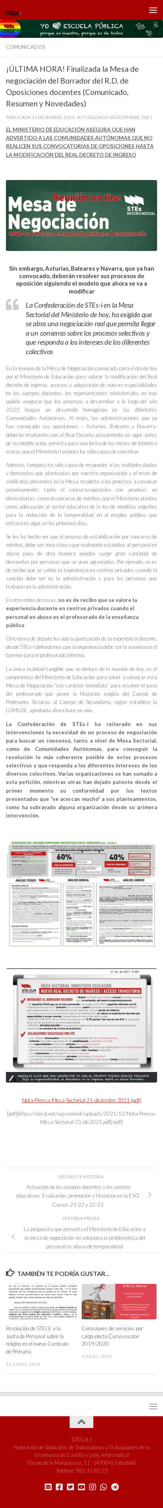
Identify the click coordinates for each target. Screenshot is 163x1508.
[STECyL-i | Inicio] (16, 10)
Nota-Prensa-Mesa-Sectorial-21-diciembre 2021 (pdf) (81, 1100)
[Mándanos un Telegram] (115, 1487)
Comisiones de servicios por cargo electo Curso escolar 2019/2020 (112, 1336)
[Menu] (153, 10)
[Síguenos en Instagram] (93, 1487)
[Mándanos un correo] (48, 1487)
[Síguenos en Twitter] (70, 1487)
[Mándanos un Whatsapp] (104, 1487)
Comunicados (25, 47)
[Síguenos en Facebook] (59, 1487)
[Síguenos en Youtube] (81, 1487)
